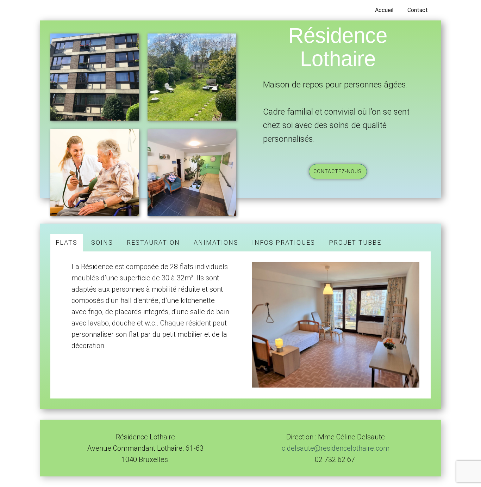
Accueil (384, 10)
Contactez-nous (337, 171)
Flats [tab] (66, 242)
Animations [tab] (216, 242)
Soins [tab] (102, 242)
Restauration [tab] (153, 242)
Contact (417, 10)
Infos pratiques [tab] (283, 242)
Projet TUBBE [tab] (355, 242)
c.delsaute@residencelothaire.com (335, 448)
